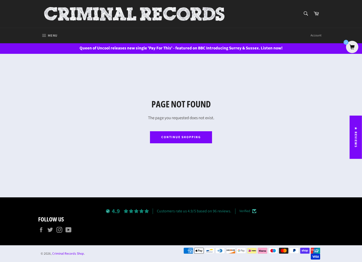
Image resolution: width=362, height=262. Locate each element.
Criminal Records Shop (68, 253)
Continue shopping (181, 137)
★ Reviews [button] (356, 137)
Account (316, 35)
